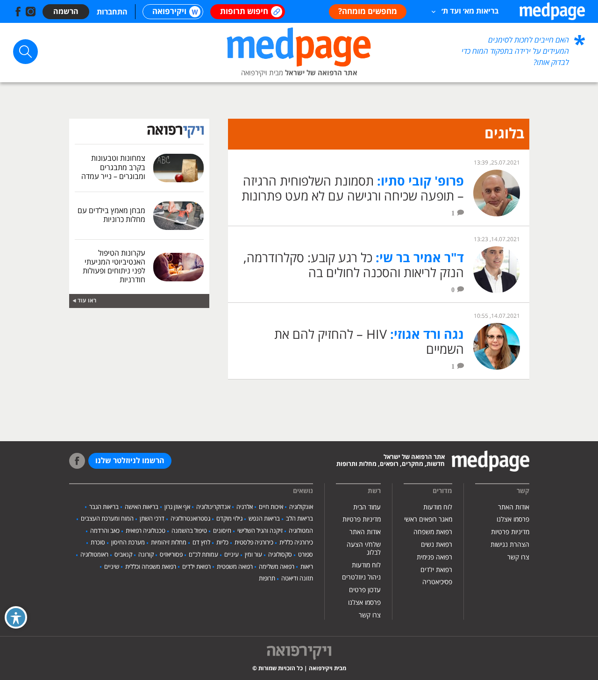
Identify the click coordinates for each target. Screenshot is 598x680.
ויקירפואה (169, 12)
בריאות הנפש (264, 519)
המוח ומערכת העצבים (107, 519)
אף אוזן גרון (177, 507)
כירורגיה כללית (296, 542)
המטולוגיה (301, 531)
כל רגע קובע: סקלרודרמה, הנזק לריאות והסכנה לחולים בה (353, 266)
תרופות (267, 578)
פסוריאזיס (171, 554)
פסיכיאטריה (437, 582)
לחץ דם (201, 542)
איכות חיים (271, 507)
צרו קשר (518, 557)
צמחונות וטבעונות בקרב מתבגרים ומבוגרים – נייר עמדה (113, 167)
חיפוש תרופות (244, 12)
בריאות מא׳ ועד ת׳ (469, 11)
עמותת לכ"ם (203, 554)
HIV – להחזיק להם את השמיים (369, 342)
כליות (222, 542)
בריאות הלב (299, 519)
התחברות (112, 12)
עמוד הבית (367, 507)
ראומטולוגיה (94, 554)
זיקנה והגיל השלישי (260, 531)
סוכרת (98, 542)
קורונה (146, 554)
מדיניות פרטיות (510, 532)
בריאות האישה (141, 507)
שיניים (111, 567)
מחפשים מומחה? (367, 12)
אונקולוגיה (301, 507)
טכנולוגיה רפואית (145, 531)
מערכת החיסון (128, 542)
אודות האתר (513, 507)
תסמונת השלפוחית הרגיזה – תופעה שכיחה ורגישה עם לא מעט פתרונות (353, 189)
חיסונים (222, 531)
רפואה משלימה (276, 567)
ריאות (306, 567)
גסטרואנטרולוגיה (190, 519)
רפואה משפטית (235, 567)
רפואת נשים (436, 545)
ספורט (305, 554)
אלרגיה (244, 507)
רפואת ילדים (436, 570)
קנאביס (123, 554)
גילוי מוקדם (229, 519)
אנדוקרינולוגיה (213, 507)
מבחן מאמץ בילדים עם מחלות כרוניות (111, 215)
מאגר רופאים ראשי (428, 519)
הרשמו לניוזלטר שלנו (129, 460)
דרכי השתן (152, 519)
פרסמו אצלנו (513, 519)
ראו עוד (87, 300)
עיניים (231, 554)
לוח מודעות (437, 507)
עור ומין (253, 554)
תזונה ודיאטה (297, 578)
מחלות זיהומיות (168, 542)
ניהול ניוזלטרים (361, 577)
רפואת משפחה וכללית (150, 567)
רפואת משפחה (432, 532)
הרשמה (65, 11)
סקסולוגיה (280, 554)
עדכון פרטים (365, 590)
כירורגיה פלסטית (254, 542)
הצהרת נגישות (510, 545)
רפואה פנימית (434, 557)
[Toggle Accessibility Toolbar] (16, 617)
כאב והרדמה (105, 531)
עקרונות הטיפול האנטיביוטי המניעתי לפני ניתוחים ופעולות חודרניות (114, 267)
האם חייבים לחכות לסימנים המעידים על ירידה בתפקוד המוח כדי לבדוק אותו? (515, 51)
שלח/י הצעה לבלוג (364, 549)
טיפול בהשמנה (189, 531)
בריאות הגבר (104, 507)
